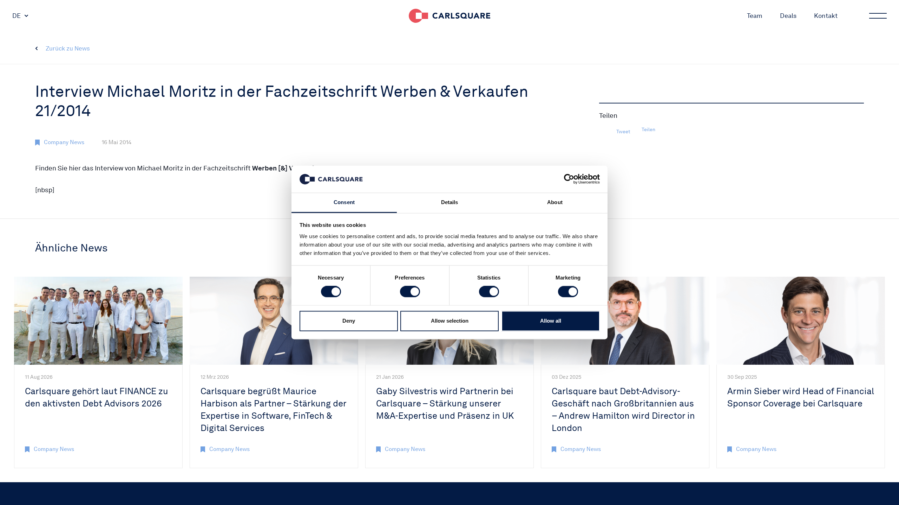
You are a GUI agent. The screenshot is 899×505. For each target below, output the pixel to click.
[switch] (410, 291)
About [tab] (555, 202)
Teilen (648, 129)
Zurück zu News (68, 48)
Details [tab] (449, 202)
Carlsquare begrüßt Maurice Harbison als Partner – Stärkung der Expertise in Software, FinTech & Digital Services (273, 409)
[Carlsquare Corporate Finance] (449, 16)
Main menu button (878, 16)
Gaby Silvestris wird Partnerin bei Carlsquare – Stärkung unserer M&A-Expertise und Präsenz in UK (445, 403)
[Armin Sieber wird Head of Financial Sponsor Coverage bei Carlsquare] (800, 321)
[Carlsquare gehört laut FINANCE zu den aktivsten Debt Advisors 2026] (98, 321)
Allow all (550, 321)
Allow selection (449, 321)
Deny (348, 321)
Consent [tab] (344, 202)
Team (754, 15)
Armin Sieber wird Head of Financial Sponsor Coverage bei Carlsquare (800, 397)
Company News (64, 142)
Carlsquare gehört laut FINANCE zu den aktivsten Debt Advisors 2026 (96, 397)
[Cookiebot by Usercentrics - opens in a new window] (569, 179)
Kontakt (826, 15)
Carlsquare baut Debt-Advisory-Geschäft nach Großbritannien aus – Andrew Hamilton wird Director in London (623, 409)
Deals (788, 15)
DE (16, 15)
